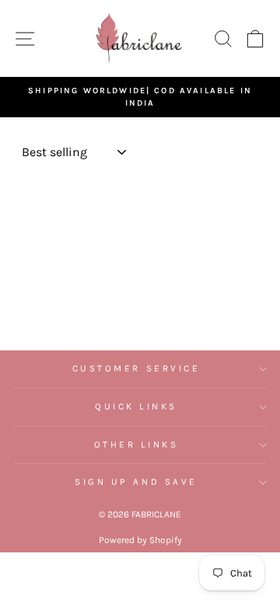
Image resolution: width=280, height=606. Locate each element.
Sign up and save (136, 481)
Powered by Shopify (140, 540)
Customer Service (136, 368)
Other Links (136, 444)
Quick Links (136, 406)
